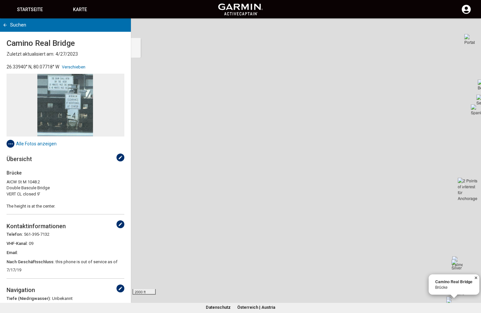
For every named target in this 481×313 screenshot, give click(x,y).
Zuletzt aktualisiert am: (30, 54)
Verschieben (73, 66)
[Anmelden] (466, 13)
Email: (12, 252)
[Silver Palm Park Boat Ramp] (457, 265)
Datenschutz (218, 307)
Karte (80, 9)
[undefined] (120, 157)
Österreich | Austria (256, 307)
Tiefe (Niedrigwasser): (29, 298)
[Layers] (470, 29)
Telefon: (15, 234)
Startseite (30, 9)
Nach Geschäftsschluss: (30, 261)
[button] (473, 283)
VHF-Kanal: (17, 243)
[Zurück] (5, 25)
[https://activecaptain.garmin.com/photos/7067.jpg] (65, 105)
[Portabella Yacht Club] (469, 39)
